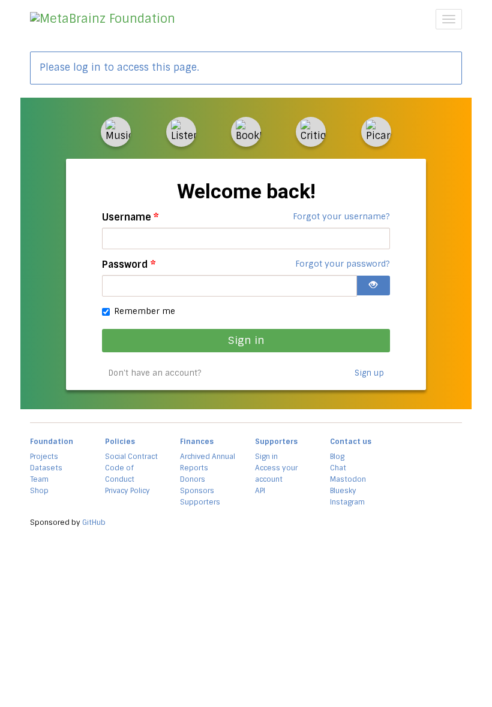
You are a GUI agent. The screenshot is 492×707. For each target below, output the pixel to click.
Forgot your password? (342, 263)
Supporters (200, 502)
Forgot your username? (341, 216)
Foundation (51, 441)
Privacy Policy (127, 490)
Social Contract (131, 456)
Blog (337, 456)
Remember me (144, 311)
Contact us (350, 441)
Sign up (369, 373)
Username (130, 217)
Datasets (46, 468)
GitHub (94, 522)
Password (129, 264)
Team (39, 479)
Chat (338, 468)
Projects (44, 456)
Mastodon (348, 479)
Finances (197, 441)
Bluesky (343, 490)
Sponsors (197, 490)
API (260, 490)
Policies (120, 441)
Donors (192, 479)
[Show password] (373, 285)
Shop (39, 490)
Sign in (246, 340)
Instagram (347, 502)
